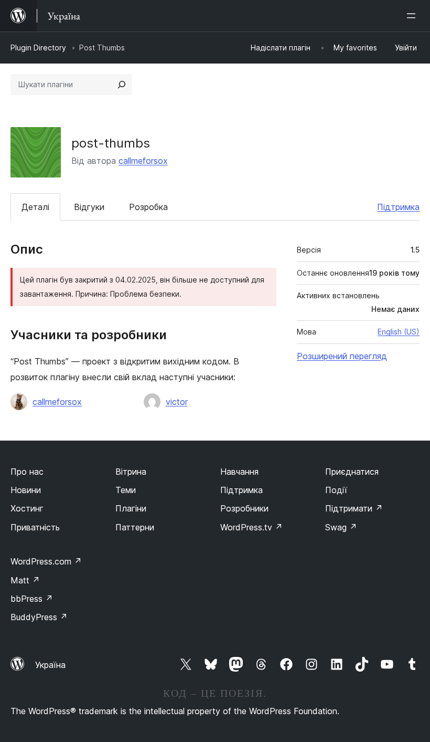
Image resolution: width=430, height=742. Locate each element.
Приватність (35, 527)
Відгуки (89, 207)
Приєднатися (352, 471)
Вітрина (130, 471)
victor (177, 401)
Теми (125, 490)
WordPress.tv (251, 527)
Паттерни (134, 527)
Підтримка (398, 207)
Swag (341, 527)
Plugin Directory (38, 47)
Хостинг (27, 508)
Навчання (239, 471)
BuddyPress (39, 617)
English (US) (399, 331)
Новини (25, 490)
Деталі (35, 207)
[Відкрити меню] (413, 16)
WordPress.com (46, 561)
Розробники (244, 508)
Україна (50, 665)
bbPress (31, 598)
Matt (25, 580)
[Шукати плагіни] (121, 84)
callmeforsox (143, 160)
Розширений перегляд (342, 356)
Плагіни (130, 508)
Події (336, 490)
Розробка (148, 207)
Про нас (27, 471)
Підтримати (354, 508)
